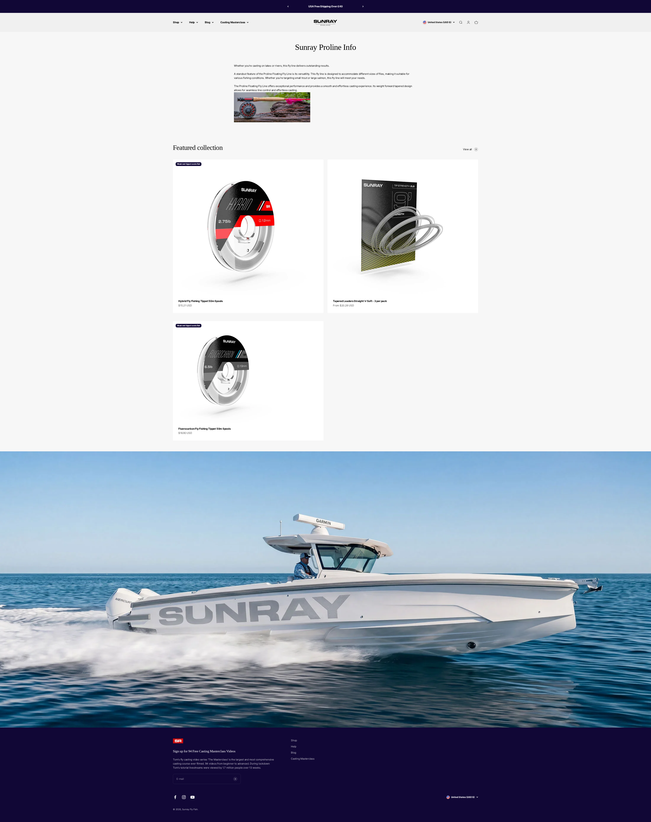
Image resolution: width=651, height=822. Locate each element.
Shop (176, 22)
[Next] (363, 6)
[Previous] (288, 6)
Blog (207, 22)
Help (192, 22)
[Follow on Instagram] (184, 797)
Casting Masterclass (232, 22)
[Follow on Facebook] (175, 797)
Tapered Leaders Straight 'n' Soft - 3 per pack (360, 301)
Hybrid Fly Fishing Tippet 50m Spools (200, 301)
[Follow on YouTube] (192, 797)
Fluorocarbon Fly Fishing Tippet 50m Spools (204, 428)
